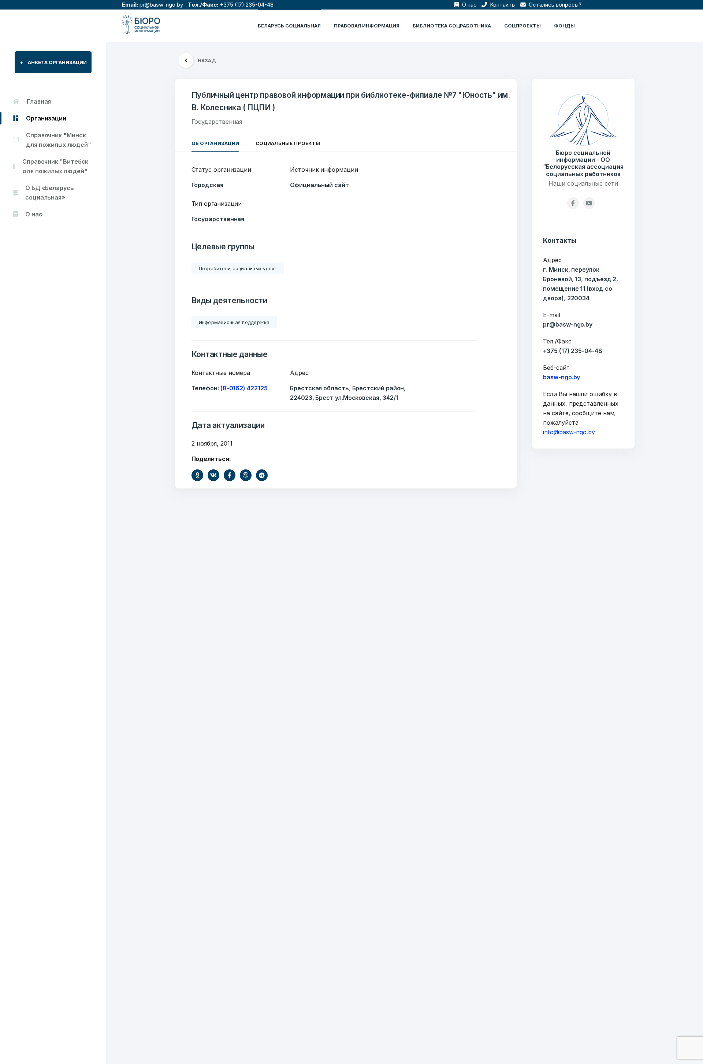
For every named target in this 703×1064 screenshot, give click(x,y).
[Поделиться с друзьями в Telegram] (262, 475)
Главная (39, 101)
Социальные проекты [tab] (288, 143)
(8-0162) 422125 (244, 388)
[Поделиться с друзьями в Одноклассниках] (197, 475)
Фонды (564, 26)
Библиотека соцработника (452, 26)
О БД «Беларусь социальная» (49, 192)
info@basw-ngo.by (569, 432)
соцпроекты (522, 26)
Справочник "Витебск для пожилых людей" (55, 166)
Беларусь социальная (289, 26)
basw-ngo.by (561, 377)
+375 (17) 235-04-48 (247, 4)
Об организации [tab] (215, 143)
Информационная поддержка (234, 322)
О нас (469, 4)
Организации (46, 118)
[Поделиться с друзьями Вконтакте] (213, 475)
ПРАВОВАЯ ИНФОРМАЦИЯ (366, 26)
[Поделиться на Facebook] (229, 475)
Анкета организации (53, 62)
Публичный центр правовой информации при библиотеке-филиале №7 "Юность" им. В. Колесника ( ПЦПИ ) (350, 101)
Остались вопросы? (554, 4)
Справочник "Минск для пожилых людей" (58, 139)
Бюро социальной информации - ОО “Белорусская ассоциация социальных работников (583, 163)
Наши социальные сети (583, 183)
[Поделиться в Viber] (246, 475)
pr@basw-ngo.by (161, 4)
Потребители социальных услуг (238, 268)
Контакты (502, 4)
